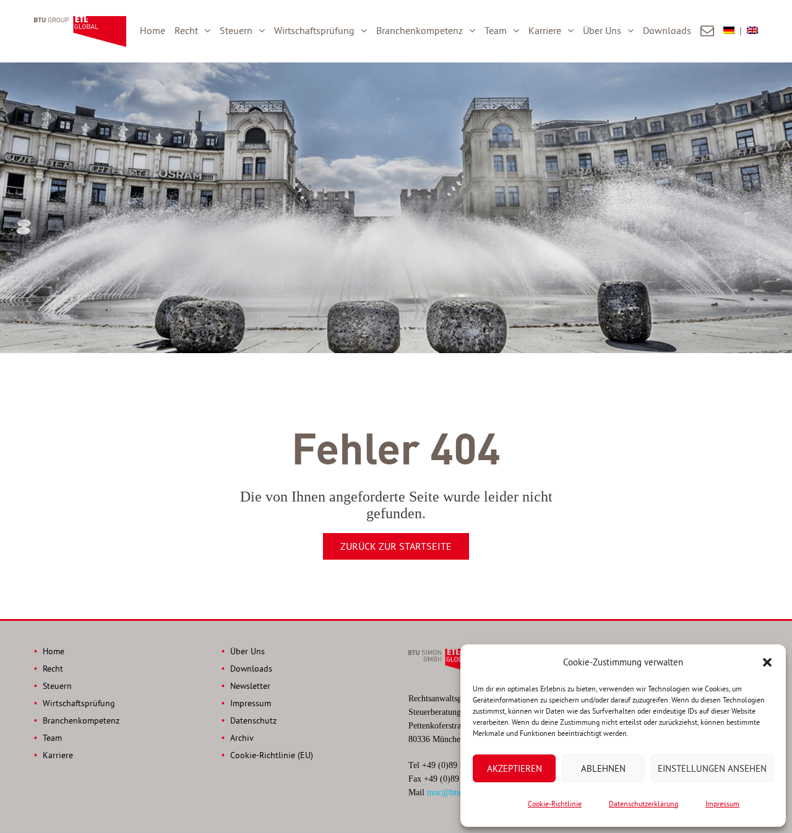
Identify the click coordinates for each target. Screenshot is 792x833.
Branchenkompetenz (419, 30)
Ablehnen (603, 768)
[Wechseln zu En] (752, 31)
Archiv (242, 737)
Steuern (236, 30)
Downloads (667, 30)
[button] (767, 662)
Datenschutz (253, 720)
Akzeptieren (514, 768)
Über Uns (602, 30)
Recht (186, 30)
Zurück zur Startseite (396, 546)
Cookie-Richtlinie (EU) (271, 755)
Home (152, 30)
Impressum (722, 803)
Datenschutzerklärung (643, 803)
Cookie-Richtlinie (555, 803)
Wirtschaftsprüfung (314, 30)
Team (495, 30)
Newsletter (250, 685)
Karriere (544, 30)
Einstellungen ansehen (712, 768)
